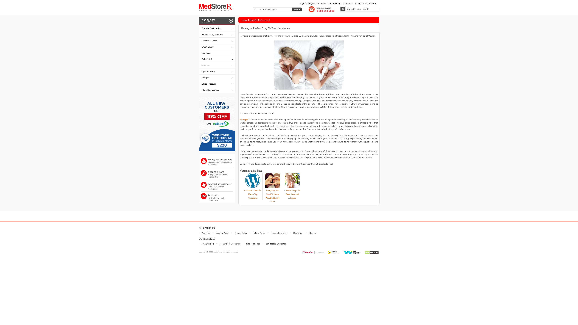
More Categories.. (210, 90)
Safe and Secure (253, 244)
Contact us (348, 3)
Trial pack (322, 3)
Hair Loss (206, 65)
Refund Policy (259, 233)
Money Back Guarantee (230, 244)
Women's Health (209, 40)
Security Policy (222, 233)
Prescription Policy (279, 233)
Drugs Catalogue (307, 3)
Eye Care (206, 53)
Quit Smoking (208, 71)
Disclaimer (298, 233)
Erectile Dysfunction (211, 28)
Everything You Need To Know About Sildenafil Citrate (272, 196)
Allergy (205, 77)
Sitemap (312, 233)
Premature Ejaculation (212, 34)
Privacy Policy (241, 233)
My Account (371, 3)
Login (359, 3)
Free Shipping (208, 244)
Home (244, 20)
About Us (206, 233)
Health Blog (334, 3)
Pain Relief (207, 59)
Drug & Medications (259, 20)
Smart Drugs (208, 46)
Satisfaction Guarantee (276, 244)
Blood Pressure (209, 83)
